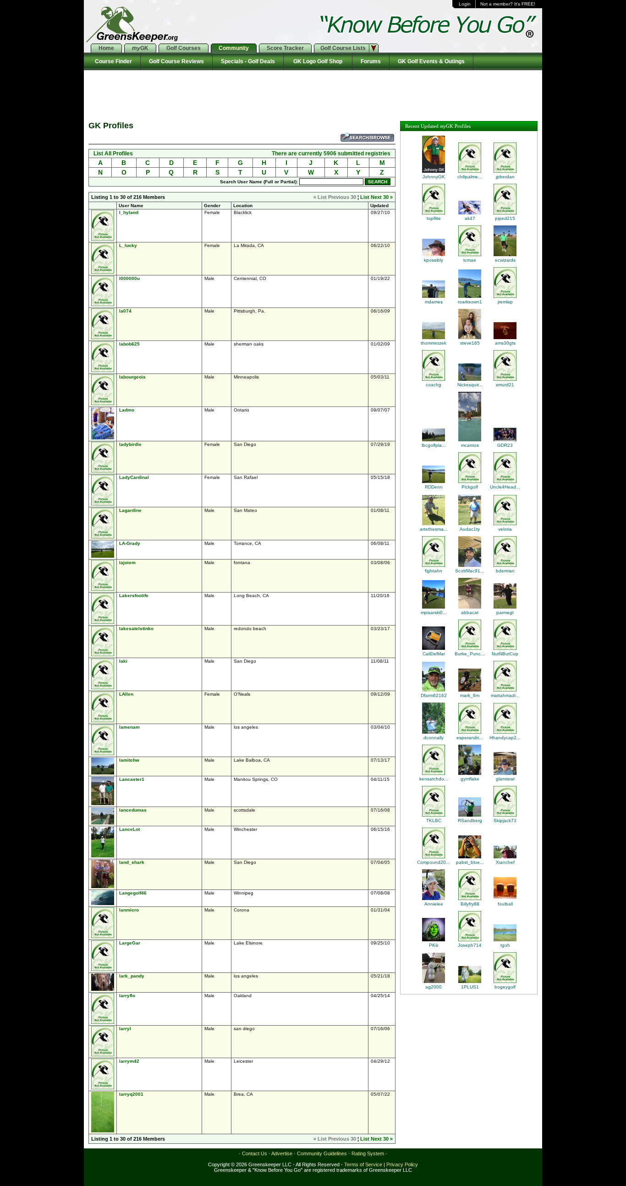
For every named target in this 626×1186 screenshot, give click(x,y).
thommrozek (433, 343)
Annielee (433, 903)
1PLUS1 (470, 986)
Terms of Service (363, 1164)
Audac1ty (470, 529)
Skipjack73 (505, 820)
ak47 (470, 218)
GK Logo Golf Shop (317, 61)
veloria (505, 529)
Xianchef (505, 862)
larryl (125, 1028)
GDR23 (505, 445)
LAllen (126, 694)
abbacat (469, 612)
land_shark (131, 862)
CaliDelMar (434, 653)
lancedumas (133, 810)
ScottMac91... (469, 570)
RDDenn (434, 486)
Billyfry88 (470, 903)
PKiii (433, 945)
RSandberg (470, 820)
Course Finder (112, 61)
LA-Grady (129, 543)
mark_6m (469, 695)
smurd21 (505, 384)
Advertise (281, 1153)
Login (465, 3)
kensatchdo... (433, 778)
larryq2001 (131, 1094)
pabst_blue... (470, 862)
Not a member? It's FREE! (507, 3)
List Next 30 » (376, 197)
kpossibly (433, 260)
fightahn (433, 570)
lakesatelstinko (136, 628)
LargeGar (129, 942)
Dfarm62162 (434, 695)
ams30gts (505, 343)
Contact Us (254, 1153)
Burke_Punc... (470, 653)
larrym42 (129, 1061)
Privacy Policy (402, 1164)
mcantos (470, 445)
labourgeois (132, 376)
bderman (505, 570)
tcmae (469, 260)
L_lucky (128, 245)
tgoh (505, 945)
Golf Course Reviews (176, 61)
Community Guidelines (322, 1153)
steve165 (470, 343)
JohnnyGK (434, 176)
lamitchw (129, 760)
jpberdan (505, 176)
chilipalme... (469, 176)
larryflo (127, 995)
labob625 (129, 343)
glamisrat (505, 778)
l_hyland (128, 212)
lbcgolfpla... (434, 445)
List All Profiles (113, 153)
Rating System (367, 1153)
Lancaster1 (131, 779)
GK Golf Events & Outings (431, 61)
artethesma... (434, 529)
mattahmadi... (505, 695)
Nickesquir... (470, 384)
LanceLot (129, 829)
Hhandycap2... (505, 737)
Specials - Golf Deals (248, 61)
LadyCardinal (134, 477)
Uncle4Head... (505, 486)
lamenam (129, 727)
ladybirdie (130, 444)
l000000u (129, 278)
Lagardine (130, 510)
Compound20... (433, 862)
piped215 (505, 218)
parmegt (505, 612)
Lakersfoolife (133, 595)
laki (123, 661)
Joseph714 (470, 945)
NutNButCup (505, 653)
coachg (433, 384)
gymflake (470, 778)
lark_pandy (131, 975)
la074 (125, 310)
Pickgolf (469, 486)
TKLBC (433, 820)
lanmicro (129, 909)
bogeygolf (505, 986)
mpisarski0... (434, 612)
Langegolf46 (133, 892)
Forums (371, 61)
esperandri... (469, 737)
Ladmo (126, 409)
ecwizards (505, 260)
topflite (434, 218)
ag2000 (433, 986)
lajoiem (127, 562)
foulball (505, 903)
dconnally (433, 737)
